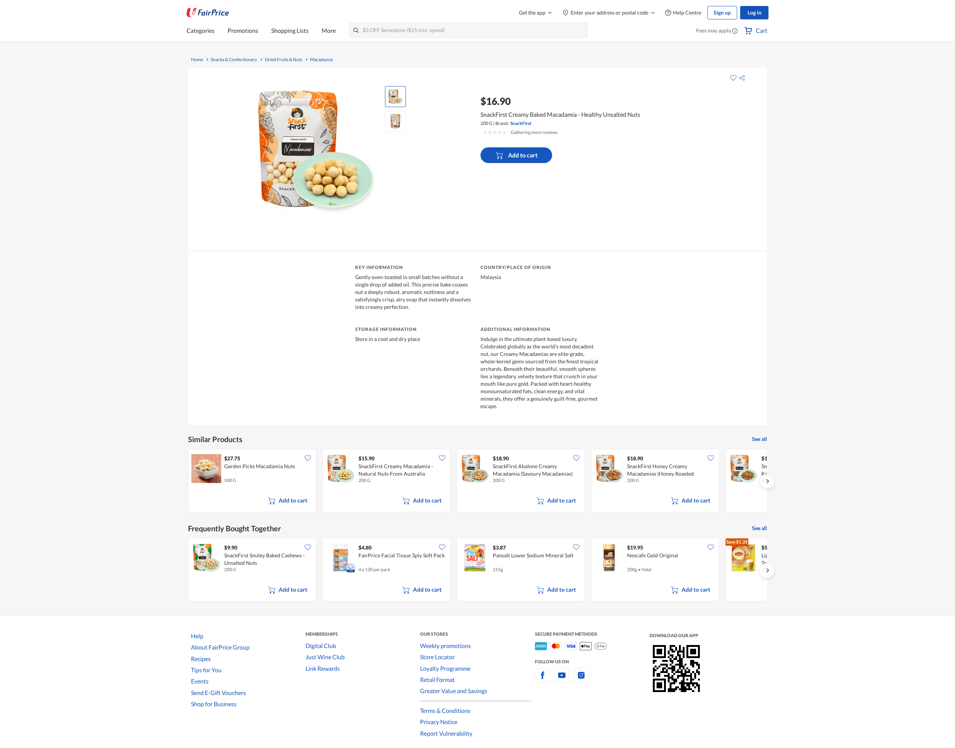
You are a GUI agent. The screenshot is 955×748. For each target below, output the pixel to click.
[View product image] (395, 96)
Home (197, 59)
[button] (735, 31)
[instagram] (581, 679)
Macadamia (321, 59)
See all (759, 439)
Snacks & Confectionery (234, 59)
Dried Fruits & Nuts (283, 59)
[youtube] (561, 679)
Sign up (722, 12)
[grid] (477, 481)
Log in (754, 12)
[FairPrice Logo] (208, 13)
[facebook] (542, 679)
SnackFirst (521, 123)
